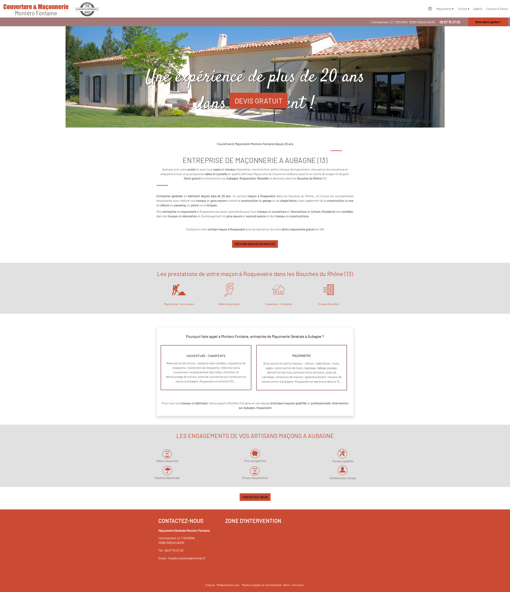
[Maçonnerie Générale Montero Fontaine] (30, 9)
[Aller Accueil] (430, 9)
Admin (286, 585)
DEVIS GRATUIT (258, 100)
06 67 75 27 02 (174, 550)
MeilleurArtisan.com (228, 585)
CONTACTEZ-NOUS (255, 497)
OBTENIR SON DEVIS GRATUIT (255, 244)
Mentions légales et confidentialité (261, 585)
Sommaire (298, 585)
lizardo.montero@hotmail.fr (186, 558)
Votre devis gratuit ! (488, 22)
